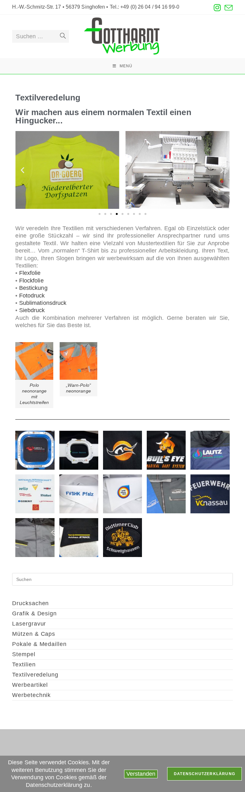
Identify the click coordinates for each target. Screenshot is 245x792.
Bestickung (33, 288)
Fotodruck (32, 295)
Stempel (23, 654)
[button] (22, 170)
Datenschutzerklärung (204, 774)
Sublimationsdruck (43, 303)
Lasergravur (29, 623)
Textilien (23, 664)
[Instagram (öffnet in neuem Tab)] (217, 8)
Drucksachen (30, 603)
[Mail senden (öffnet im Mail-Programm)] (228, 8)
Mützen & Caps (33, 634)
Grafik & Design (34, 613)
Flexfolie (30, 273)
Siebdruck (32, 310)
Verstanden (140, 774)
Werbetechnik (31, 695)
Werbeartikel (30, 685)
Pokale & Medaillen (39, 644)
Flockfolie (31, 280)
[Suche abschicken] (63, 36)
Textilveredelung (35, 674)
